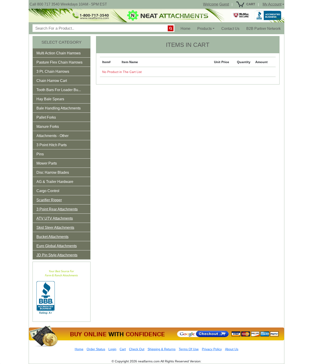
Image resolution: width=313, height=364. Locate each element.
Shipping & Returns (162, 349)
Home (187, 28)
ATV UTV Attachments (54, 218)
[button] (61, 54)
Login (112, 349)
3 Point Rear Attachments (57, 209)
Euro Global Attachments (56, 246)
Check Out (136, 349)
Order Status (96, 349)
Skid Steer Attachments (55, 228)
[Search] (170, 28)
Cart (123, 349)
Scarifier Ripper (49, 200)
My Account (272, 4)
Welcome (210, 4)
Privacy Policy (212, 349)
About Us (231, 349)
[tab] (61, 53)
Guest (224, 4)
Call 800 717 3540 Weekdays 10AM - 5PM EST (68, 4)
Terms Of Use (189, 349)
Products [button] (204, 29)
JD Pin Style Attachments (56, 255)
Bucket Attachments (52, 237)
